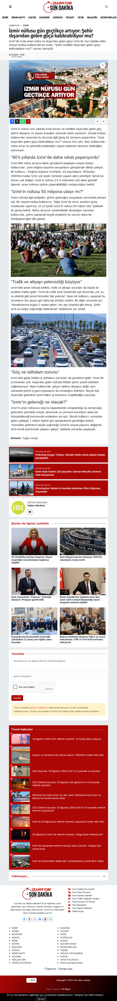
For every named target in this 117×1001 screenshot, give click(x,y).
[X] (29, 919)
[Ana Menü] (10, 7)
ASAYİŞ (32, 17)
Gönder (17, 698)
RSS (32, 980)
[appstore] (51, 968)
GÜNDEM (57, 17)
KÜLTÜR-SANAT (68, 944)
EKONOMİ (44, 17)
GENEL (15, 931)
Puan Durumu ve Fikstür (83, 902)
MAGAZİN (92, 17)
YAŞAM (64, 950)
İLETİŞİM (16, 957)
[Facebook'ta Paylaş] (12, 121)
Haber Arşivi (78, 911)
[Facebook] (24, 919)
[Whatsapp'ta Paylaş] (22, 121)
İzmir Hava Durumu (81, 892)
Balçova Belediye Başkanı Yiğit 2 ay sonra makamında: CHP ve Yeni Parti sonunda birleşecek (82, 639)
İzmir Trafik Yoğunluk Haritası (86, 899)
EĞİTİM (15, 944)
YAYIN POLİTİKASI (69, 960)
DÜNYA (64, 941)
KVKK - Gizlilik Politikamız (21, 999)
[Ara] (106, 7)
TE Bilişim (66, 989)
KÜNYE (64, 957)
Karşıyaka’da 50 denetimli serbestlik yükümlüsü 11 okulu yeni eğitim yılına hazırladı (31, 639)
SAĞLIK (16, 950)
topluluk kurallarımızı (39, 708)
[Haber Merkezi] (18, 507)
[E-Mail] (30, 512)
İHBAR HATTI (18, 17)
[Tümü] (104, 876)
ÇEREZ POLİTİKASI (21, 963)
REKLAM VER (19, 960)
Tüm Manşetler (79, 905)
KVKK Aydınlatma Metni (71, 963)
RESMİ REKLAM (108, 17)
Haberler (14, 25)
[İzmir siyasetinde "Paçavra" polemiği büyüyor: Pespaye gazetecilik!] (34, 581)
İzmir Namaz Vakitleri (82, 895)
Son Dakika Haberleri (82, 908)
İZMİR (5, 17)
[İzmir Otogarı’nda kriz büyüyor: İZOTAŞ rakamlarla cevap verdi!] (83, 541)
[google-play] (65, 968)
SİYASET (70, 17)
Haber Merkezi (36, 505)
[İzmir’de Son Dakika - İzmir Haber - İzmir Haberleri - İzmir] (58, 6)
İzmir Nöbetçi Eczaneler (83, 889)
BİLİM (14, 941)
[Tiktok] (45, 919)
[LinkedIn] (40, 919)
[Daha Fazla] (28, 121)
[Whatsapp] (50, 919)
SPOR (81, 17)
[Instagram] (34, 919)
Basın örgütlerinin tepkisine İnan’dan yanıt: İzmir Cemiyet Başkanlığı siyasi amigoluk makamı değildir (80, 600)
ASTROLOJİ (66, 937)
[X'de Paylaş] (17, 121)
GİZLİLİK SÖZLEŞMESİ (71, 953)
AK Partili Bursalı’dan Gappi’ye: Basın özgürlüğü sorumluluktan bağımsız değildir (31, 560)
